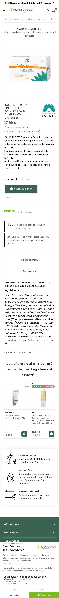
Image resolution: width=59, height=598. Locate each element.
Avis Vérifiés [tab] (30, 271)
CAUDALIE (9, 413)
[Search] (52, 19)
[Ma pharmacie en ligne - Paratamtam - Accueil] (21, 10)
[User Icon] (48, 10)
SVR (34, 413)
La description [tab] (29, 260)
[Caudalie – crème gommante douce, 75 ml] (15, 396)
